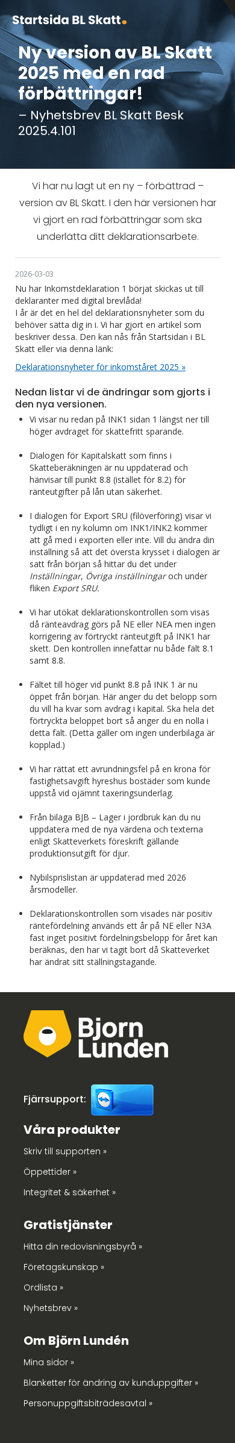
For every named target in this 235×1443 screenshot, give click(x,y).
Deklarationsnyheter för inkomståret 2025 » (100, 367)
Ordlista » (43, 1287)
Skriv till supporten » (65, 1151)
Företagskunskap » (64, 1267)
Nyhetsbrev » (51, 1308)
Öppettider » (50, 1172)
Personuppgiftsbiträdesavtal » (88, 1403)
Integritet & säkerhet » (70, 1192)
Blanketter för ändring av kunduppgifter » (111, 1383)
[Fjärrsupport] (122, 1099)
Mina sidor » (49, 1362)
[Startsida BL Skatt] (69, 18)
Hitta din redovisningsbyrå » (83, 1246)
